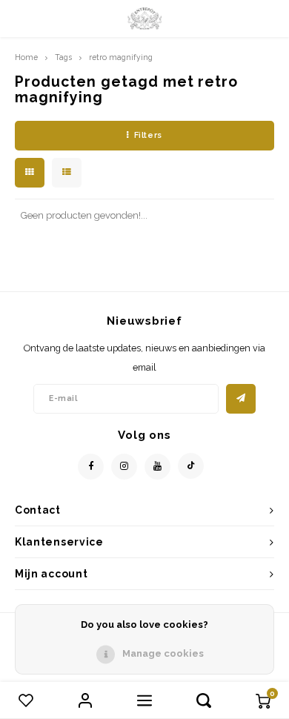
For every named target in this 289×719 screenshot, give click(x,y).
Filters (148, 135)
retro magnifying (121, 57)
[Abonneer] (241, 399)
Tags (63, 57)
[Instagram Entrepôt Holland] (124, 467)
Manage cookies (163, 653)
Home (26, 57)
